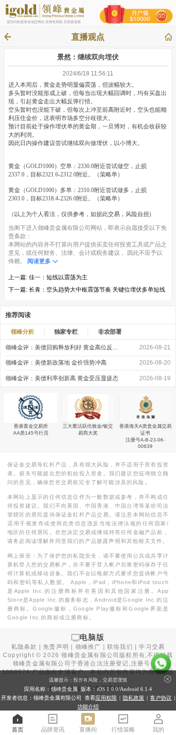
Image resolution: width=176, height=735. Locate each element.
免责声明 (56, 646)
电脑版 (92, 637)
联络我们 (120, 646)
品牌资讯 (53, 729)
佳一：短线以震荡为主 (58, 277)
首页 (17, 729)
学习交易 (152, 646)
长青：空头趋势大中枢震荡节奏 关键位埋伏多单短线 (97, 289)
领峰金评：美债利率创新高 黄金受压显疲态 (61, 378)
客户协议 (161, 698)
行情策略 (123, 729)
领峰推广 (88, 646)
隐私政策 (133, 698)
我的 (158, 729)
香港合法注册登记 (103, 663)
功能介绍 (88, 707)
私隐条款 (24, 646)
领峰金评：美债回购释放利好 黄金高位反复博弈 (63, 347)
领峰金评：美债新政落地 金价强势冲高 (56, 362)
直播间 (88, 729)
